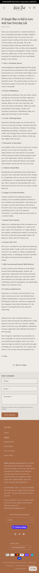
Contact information (20, 568)
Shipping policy (31, 565)
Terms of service (20, 565)
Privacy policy (10, 565)
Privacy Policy (8, 455)
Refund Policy (8, 446)
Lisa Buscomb (11, 562)
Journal (6, 437)
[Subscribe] (30, 520)
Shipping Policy (9, 442)
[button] (4, 8)
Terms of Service (9, 451)
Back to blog (21, 365)
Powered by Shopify (21, 562)
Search (6, 433)
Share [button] (5, 356)
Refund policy (32, 562)
